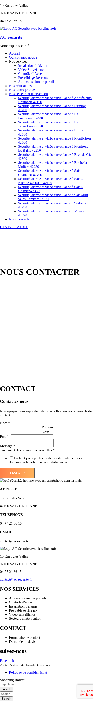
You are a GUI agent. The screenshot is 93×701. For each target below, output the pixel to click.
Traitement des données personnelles (27, 450)
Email (5, 436)
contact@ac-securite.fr (16, 579)
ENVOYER (17, 473)
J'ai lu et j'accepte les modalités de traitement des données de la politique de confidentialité (45, 460)
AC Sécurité (11, 37)
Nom (5, 423)
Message (7, 446)
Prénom (47, 427)
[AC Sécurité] (28, 28)
